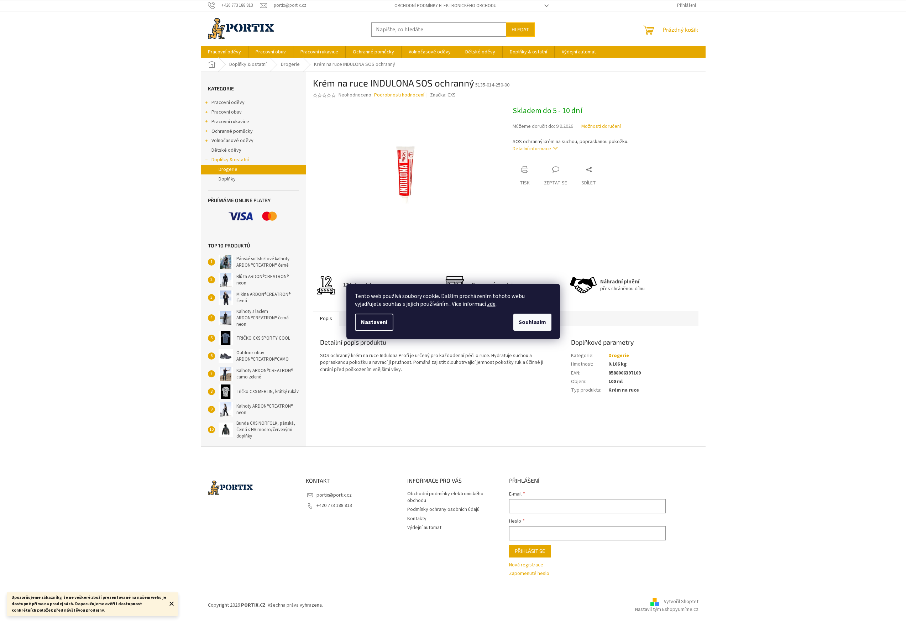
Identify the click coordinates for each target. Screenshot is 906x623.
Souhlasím (532, 322)
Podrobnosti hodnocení (399, 95)
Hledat (520, 29)
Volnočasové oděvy (232, 140)
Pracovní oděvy (228, 102)
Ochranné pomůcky (232, 131)
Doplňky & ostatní (230, 159)
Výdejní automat (424, 527)
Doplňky (227, 179)
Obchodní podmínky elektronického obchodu (445, 5)
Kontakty (416, 518)
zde (491, 304)
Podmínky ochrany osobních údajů (443, 509)
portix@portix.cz (334, 495)
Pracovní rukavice (230, 121)
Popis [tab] (326, 318)
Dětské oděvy (226, 150)
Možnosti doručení (601, 126)
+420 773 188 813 (334, 505)
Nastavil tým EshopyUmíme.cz (666, 609)
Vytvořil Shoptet (681, 601)
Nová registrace (526, 565)
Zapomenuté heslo (529, 573)
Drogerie (228, 169)
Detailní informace (532, 148)
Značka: (443, 95)
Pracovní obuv (226, 112)
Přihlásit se (530, 551)
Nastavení (374, 322)
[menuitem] (224, 52)
